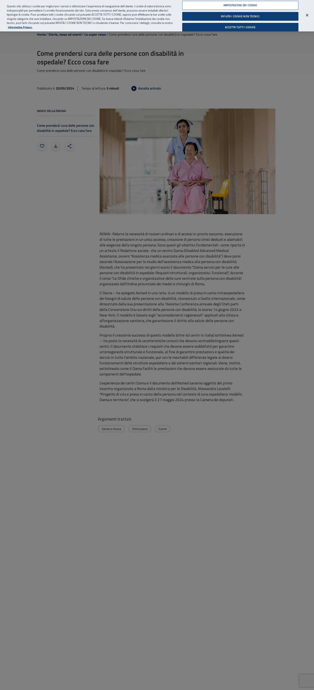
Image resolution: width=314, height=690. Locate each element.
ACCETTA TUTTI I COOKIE (240, 27)
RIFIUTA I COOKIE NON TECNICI (240, 16)
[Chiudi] (307, 15)
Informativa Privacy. (20, 27)
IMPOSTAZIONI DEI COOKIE (240, 5)
